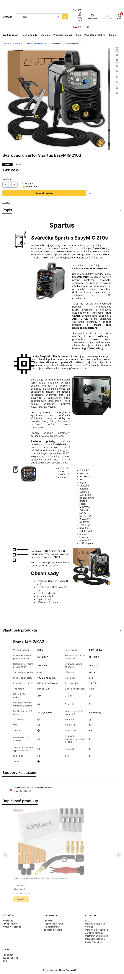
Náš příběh (7, 954)
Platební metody (52, 926)
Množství (6, 179)
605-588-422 (79, 13)
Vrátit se (89, 926)
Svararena (6, 43)
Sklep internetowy (58, 970)
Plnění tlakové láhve (53, 923)
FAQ (87, 920)
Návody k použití (94, 923)
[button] (65, 16)
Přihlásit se (7, 920)
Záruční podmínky (94, 932)
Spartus (6, 202)
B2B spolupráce (10, 957)
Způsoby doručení (53, 929)
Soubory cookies (93, 942)
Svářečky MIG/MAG (35, 43)
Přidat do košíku (44, 193)
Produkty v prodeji (11, 926)
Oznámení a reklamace (96, 929)
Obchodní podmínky (95, 939)
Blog (4, 960)
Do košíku (21, 899)
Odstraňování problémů (96, 935)
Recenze (48, 920)
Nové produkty (9, 923)
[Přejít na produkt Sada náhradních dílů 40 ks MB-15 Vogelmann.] (51, 841)
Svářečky (19, 43)
